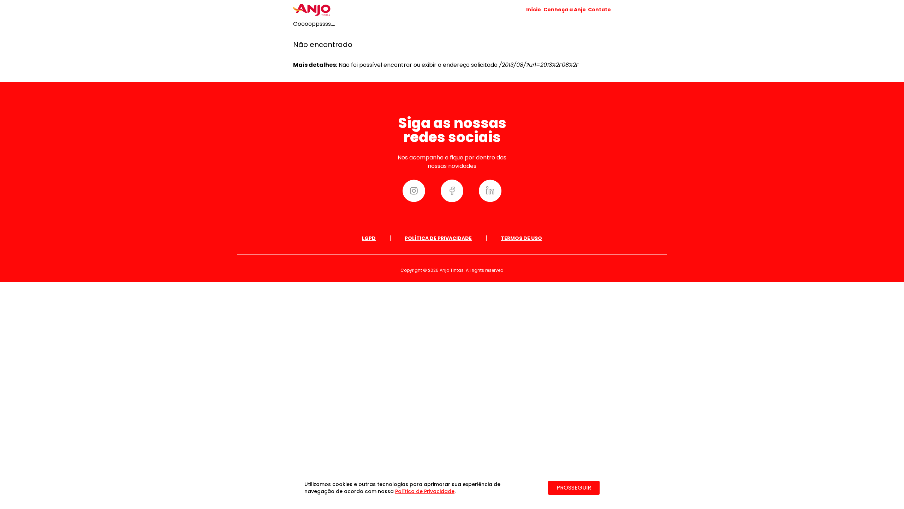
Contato (599, 9)
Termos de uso (521, 238)
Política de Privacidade (438, 238)
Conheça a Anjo (564, 9)
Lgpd (369, 238)
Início (533, 9)
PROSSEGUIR (574, 488)
